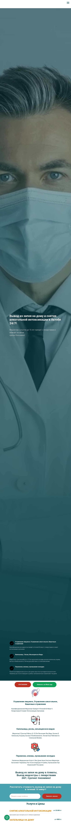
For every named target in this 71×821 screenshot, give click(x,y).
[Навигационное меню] (68, 3)
